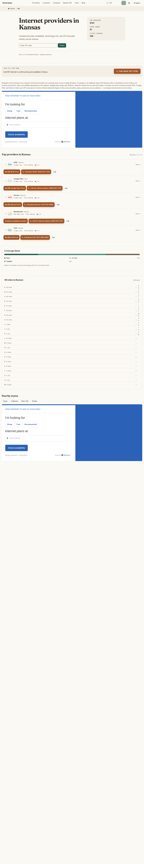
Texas (5, 401)
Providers (36, 3)
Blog (83, 3)
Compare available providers (15, 221)
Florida (34, 401)
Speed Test (67, 3)
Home (12, 9)
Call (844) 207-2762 (128, 71)
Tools (77, 3)
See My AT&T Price (12, 172)
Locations (46, 3)
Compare (56, 3)
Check (62, 45)
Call (54, 172)
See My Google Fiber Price (15, 188)
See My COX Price (11, 237)
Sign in (138, 3)
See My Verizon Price (13, 204)
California (14, 401)
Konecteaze (7, 3)
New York (24, 401)
